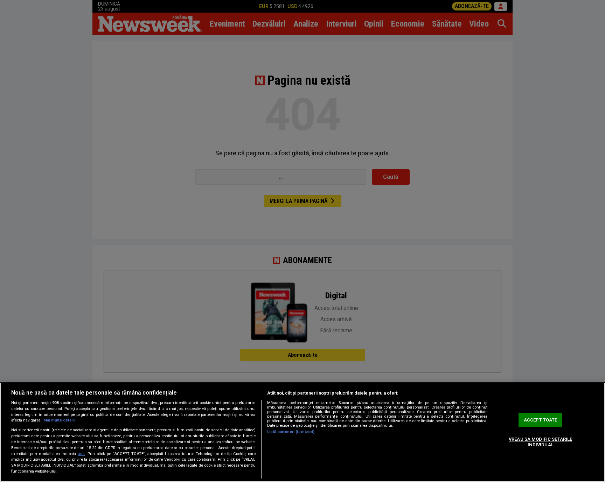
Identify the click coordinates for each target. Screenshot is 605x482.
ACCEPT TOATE (540, 420)
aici (81, 453)
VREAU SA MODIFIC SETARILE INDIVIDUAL (540, 442)
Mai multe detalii (59, 420)
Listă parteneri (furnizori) (290, 432)
